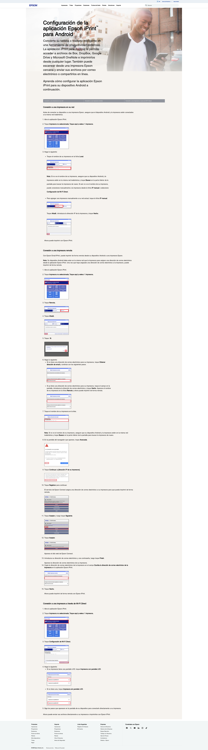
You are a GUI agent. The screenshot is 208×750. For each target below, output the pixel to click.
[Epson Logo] (33, 5)
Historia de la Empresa (106, 729)
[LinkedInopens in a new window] (138, 727)
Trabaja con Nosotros (106, 733)
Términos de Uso (50, 748)
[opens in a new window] (146, 727)
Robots (33, 735)
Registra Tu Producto (82, 726)
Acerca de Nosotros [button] (166, 1)
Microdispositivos (35, 738)
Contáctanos (104, 738)
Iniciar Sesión (176, 1)
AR (159, 1)
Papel (32, 742)
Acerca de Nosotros (106, 726)
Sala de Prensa (104, 735)
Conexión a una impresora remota (94, 100)
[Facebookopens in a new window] (126, 727)
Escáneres (34, 731)
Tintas (33, 740)
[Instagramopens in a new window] (142, 727)
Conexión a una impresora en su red (53, 100)
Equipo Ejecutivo (105, 731)
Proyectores (34, 729)
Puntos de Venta (35, 733)
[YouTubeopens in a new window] (134, 727)
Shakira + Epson (105, 740)
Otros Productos (58, 738)
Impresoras (34, 726)
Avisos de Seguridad (59, 740)
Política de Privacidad (59, 748)
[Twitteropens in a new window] (130, 727)
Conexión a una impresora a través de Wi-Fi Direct (139, 100)
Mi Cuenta (80, 729)
